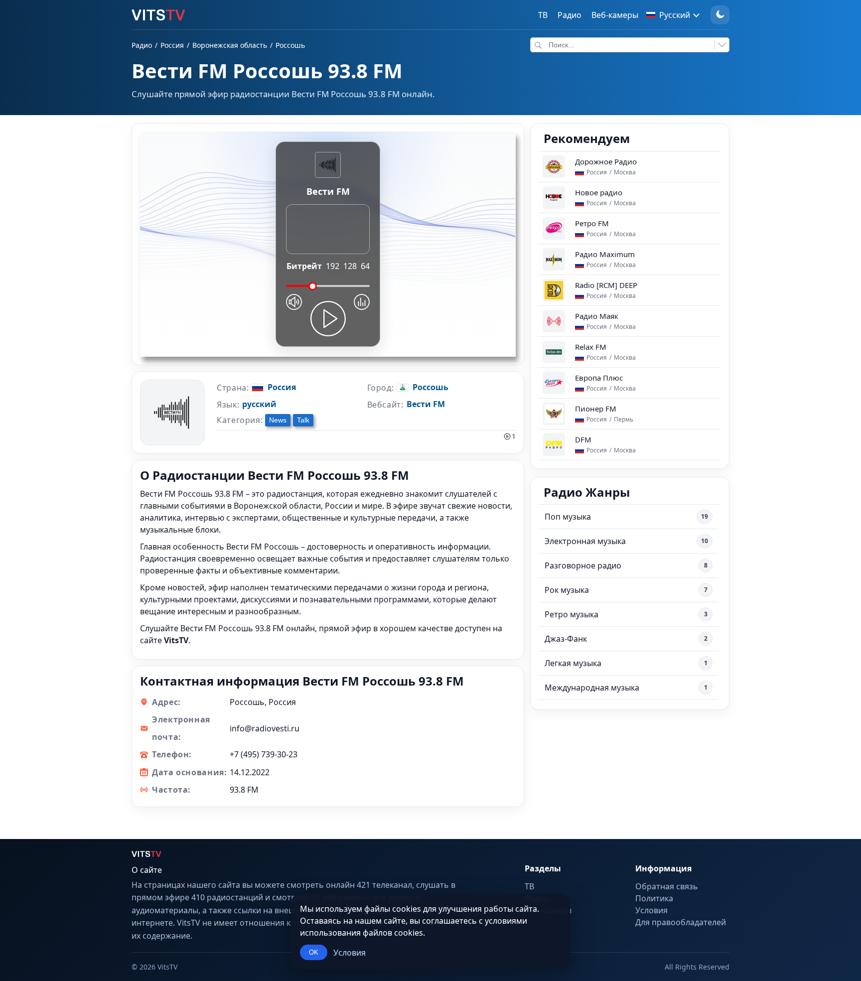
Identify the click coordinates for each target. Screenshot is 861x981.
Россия (172, 45)
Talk (303, 420)
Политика (654, 898)
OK (313, 952)
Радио (569, 14)
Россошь (290, 45)
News (278, 420)
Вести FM (426, 404)
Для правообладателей (680, 922)
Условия (349, 952)
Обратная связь (666, 886)
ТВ (543, 14)
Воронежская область (229, 45)
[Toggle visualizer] (362, 302)
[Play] (328, 318)
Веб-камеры (614, 14)
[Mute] (294, 302)
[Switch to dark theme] (720, 14)
